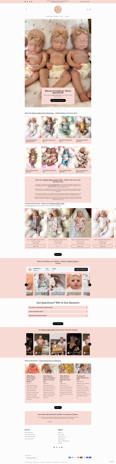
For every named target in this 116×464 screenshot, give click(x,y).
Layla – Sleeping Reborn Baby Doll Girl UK (35, 239)
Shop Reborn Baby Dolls (58, 100)
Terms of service (49, 462)
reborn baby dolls (55, 184)
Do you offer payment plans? (36, 311)
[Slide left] (55, 251)
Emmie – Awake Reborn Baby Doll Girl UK (80, 239)
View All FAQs (58, 323)
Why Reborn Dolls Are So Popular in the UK (65, 379)
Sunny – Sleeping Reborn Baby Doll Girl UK (58, 239)
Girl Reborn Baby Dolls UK (49, 140)
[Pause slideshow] (65, 108)
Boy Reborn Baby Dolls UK (65, 140)
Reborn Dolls (72, 261)
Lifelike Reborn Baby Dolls (53, 180)
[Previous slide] (51, 108)
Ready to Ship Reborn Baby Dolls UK (82, 171)
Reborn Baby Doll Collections (43, 113)
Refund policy (35, 462)
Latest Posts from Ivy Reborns (50, 361)
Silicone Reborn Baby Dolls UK (32, 171)
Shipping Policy (61, 438)
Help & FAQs (61, 434)
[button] (26, 9)
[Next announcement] (71, 1)
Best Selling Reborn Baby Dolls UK (31, 140)
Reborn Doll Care (62, 436)
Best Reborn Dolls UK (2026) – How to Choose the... (49, 379)
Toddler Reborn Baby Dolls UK (82, 140)
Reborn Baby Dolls (56, 95)
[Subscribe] (67, 421)
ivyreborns (36, 268)
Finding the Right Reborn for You (83, 378)
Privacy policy (42, 462)
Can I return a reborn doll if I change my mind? (41, 307)
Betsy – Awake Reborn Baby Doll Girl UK (102, 239)
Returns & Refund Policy (63, 441)
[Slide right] (60, 251)
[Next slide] (62, 108)
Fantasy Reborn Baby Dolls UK (65, 171)
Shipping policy (56, 462)
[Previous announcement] (45, 1)
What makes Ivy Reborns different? (38, 315)
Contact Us (60, 432)
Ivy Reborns (30, 462)
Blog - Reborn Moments (30, 436)
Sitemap (60, 443)
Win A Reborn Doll (29, 438)
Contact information (64, 462)
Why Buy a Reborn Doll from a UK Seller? (31, 379)
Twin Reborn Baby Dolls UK (49, 171)
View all (58, 254)
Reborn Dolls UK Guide (30, 434)
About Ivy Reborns (29, 432)
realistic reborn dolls (52, 185)
